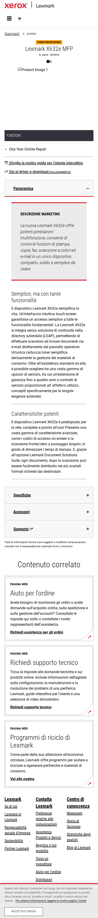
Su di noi (11, 806)
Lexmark (13, 799)
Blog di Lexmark (78, 847)
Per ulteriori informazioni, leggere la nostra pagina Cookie (50, 900)
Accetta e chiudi (23, 911)
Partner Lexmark (17, 848)
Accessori (21, 512)
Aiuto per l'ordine (48, 872)
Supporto (20, 529)
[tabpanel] (49, 342)
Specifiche (22, 495)
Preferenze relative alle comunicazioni (46, 818)
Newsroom (74, 813)
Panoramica (23, 188)
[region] (49, 900)
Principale (60, 6)
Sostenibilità (14, 841)
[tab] (49, 188)
